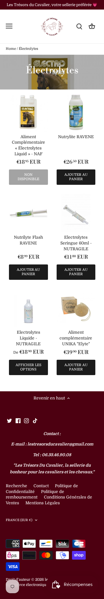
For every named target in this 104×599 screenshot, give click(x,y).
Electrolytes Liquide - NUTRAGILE (28, 338)
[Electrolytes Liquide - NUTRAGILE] (28, 308)
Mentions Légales (42, 503)
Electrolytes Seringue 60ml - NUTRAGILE (76, 243)
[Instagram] (26, 420)
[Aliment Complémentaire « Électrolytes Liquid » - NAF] (28, 112)
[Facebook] (18, 420)
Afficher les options (28, 367)
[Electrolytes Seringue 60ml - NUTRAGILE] (76, 213)
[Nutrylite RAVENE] (76, 112)
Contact (42, 485)
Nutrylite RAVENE (76, 136)
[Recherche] (79, 26)
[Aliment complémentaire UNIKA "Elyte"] (76, 308)
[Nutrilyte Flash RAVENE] (28, 213)
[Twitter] (9, 420)
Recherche (16, 485)
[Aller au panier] (91, 26)
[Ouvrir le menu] (9, 26)
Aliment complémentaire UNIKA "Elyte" (76, 338)
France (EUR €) (19, 520)
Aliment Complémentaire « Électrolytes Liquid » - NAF (28, 145)
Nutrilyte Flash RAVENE (28, 240)
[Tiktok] (35, 420)
